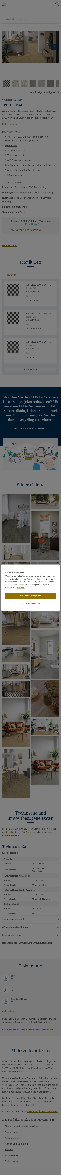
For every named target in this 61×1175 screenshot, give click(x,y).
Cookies (21, 588)
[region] (30, 587)
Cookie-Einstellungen (30, 603)
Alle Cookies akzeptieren (30, 596)
